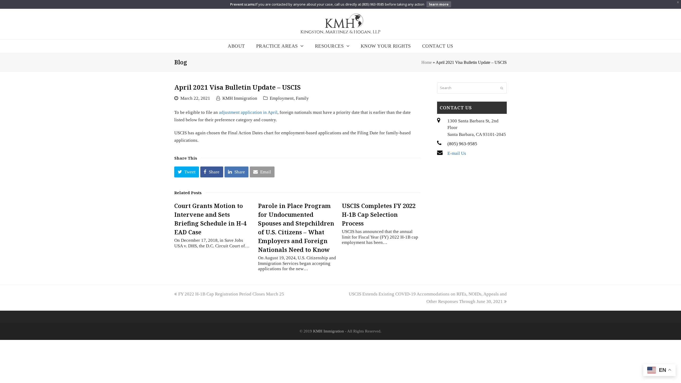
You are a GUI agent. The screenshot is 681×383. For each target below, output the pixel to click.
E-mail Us (456, 153)
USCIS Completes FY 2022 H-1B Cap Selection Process (379, 214)
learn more (439, 4)
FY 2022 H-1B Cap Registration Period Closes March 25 (231, 294)
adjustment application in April (248, 112)
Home (426, 62)
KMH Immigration (239, 98)
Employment (282, 98)
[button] (186, 171)
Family (302, 98)
